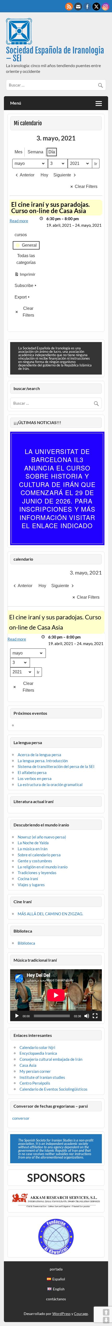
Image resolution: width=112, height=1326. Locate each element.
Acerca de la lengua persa (39, 754)
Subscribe (24, 285)
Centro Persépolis (35, 1083)
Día (51, 152)
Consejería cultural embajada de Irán (51, 1059)
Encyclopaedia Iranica (38, 1053)
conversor (20, 1118)
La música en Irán (32, 848)
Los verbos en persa (35, 778)
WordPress (61, 1313)
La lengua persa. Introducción (43, 760)
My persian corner (35, 1071)
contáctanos (56, 1299)
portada (56, 1269)
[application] (56, 995)
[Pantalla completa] (95, 1016)
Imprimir (24, 275)
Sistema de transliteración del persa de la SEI (56, 766)
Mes (18, 152)
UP (106, 1312)
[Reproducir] (17, 1016)
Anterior (27, 175)
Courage (81, 1313)
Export (21, 297)
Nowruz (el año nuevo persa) (42, 837)
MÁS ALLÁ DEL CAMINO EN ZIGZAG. (50, 913)
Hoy (44, 175)
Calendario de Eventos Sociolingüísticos (54, 1089)
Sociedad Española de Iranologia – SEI (55, 54)
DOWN (106, 1320)
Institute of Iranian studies (42, 1077)
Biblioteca (26, 943)
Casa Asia (28, 1065)
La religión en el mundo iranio (42, 866)
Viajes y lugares (31, 884)
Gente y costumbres (35, 860)
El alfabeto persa (32, 772)
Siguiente (62, 175)
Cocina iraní (28, 878)
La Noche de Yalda (33, 842)
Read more (19, 220)
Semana (35, 152)
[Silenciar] (86, 1016)
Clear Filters (86, 186)
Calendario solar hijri (37, 1047)
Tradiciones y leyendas (37, 872)
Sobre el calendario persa (39, 854)
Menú (15, 102)
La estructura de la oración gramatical (50, 784)
